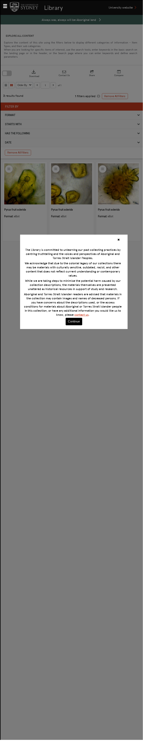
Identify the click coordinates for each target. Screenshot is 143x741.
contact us (81, 315)
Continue (74, 321)
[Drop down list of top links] (7, 5)
